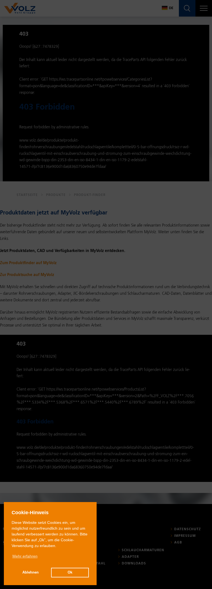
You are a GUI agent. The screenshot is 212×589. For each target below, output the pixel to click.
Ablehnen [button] (30, 572)
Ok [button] (70, 572)
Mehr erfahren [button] (25, 556)
